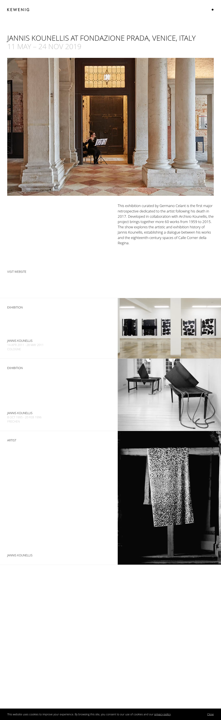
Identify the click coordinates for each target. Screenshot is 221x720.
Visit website (16, 272)
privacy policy (162, 714)
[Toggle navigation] (212, 9)
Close (210, 714)
